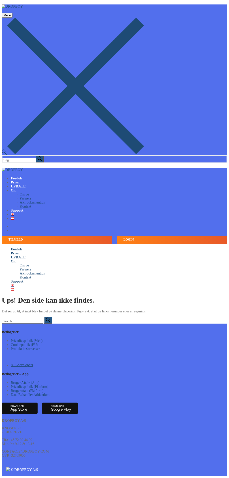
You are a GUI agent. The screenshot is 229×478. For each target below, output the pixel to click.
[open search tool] (73, 153)
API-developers (22, 365)
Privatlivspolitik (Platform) (29, 387)
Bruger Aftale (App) (25, 382)
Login (128, 239)
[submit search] (40, 159)
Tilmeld (15, 239)
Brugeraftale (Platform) (27, 391)
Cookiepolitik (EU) (24, 345)
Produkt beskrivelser (25, 349)
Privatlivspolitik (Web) (26, 341)
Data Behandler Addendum (30, 395)
